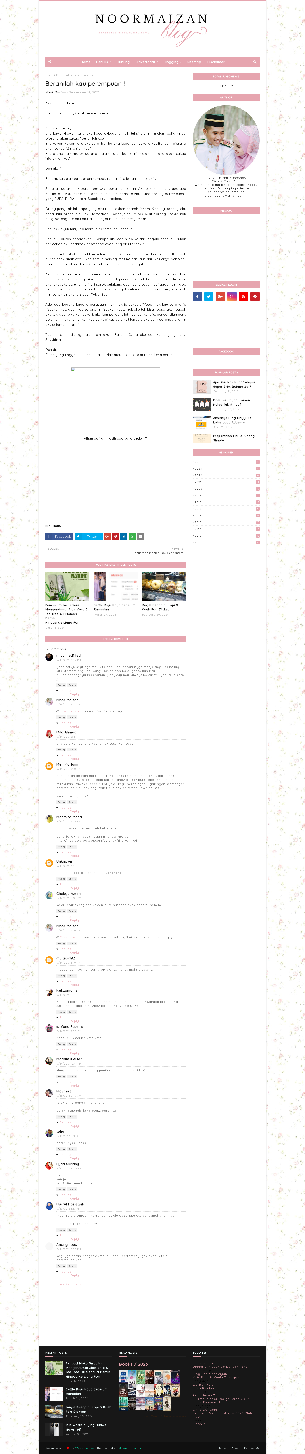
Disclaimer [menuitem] (216, 62)
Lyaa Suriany (67, 1164)
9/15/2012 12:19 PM (69, 1168)
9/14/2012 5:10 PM (69, 930)
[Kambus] (123, 1410)
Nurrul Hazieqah (70, 1204)
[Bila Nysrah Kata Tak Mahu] (140, 1383)
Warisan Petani (205, 1384)
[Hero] (132, 1409)
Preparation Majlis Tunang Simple (234, 438)
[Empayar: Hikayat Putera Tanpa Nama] (167, 1409)
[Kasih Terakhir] (132, 1383)
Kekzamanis (66, 990)
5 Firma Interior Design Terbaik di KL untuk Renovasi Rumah (222, 1400)
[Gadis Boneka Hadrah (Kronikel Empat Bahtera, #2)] (149, 1382)
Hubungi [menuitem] (124, 62)
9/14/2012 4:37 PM (69, 866)
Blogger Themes (129, 1448)
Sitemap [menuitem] (194, 62)
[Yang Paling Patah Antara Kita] (158, 1396)
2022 (227, 475)
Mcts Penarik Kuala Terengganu (218, 1377)
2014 (227, 529)
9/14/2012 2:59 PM (69, 660)
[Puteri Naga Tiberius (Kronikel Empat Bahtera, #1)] (158, 1383)
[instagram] (232, 296)
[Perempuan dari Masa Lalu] (167, 1382)
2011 (227, 542)
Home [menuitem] (85, 62)
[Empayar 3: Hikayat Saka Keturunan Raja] (167, 1396)
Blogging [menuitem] (171, 62)
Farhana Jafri (203, 1363)
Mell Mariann (67, 764)
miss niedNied (68, 655)
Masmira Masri (69, 817)
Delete (72, 685)
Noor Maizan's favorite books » (164, 1416)
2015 (227, 522)
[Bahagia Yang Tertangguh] (140, 1397)
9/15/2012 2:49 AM (69, 1095)
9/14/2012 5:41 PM (69, 995)
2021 (227, 482)
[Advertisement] (115, 487)
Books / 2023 (133, 1364)
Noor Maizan (56, 92)
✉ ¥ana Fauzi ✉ (70, 1026)
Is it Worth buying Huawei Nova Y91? (86, 1427)
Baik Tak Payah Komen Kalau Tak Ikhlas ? (231, 402)
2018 (227, 502)
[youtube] (243, 296)
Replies (65, 690)
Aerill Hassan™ (204, 1395)
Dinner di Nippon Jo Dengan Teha (220, 1366)
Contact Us (252, 1448)
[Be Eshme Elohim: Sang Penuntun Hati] (149, 1396)
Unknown (64, 861)
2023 (227, 468)
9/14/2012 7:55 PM (69, 1031)
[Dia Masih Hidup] (123, 1396)
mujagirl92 (65, 958)
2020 (227, 488)
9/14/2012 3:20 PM (69, 768)
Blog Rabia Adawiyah (210, 1374)
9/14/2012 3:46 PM (69, 821)
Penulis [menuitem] (102, 62)
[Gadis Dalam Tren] (132, 1397)
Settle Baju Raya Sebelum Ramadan (115, 607)
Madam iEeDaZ (69, 1059)
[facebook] (197, 296)
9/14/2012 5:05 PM (69, 898)
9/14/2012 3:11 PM (68, 736)
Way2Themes (84, 1448)
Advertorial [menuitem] (145, 62)
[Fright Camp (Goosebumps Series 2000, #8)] (158, 1409)
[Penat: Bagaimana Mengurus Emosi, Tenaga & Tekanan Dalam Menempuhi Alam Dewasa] (123, 1382)
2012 (227, 535)
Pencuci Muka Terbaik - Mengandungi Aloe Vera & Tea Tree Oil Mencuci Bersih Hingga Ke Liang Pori (66, 613)
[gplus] (220, 296)
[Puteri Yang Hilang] (175, 1383)
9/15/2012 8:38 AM (69, 1136)
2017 (227, 508)
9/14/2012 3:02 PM (69, 704)
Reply (61, 685)
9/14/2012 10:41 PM (69, 1063)
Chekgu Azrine (69, 893)
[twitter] (209, 296)
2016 (227, 515)
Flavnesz (64, 1091)
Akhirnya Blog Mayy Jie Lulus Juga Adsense (232, 420)
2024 (227, 462)
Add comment (70, 1283)
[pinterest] (255, 296)
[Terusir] (140, 1409)
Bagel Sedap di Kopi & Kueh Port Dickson (160, 607)
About (236, 1448)
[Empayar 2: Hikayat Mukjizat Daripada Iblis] (175, 1396)
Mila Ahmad (66, 732)
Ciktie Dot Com (205, 1409)
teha (60, 1131)
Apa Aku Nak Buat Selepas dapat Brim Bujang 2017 (234, 384)
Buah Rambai (203, 1388)
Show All (200, 1424)
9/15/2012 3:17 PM (68, 1208)
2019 (227, 495)
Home (49, 75)
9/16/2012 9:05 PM (69, 1249)
